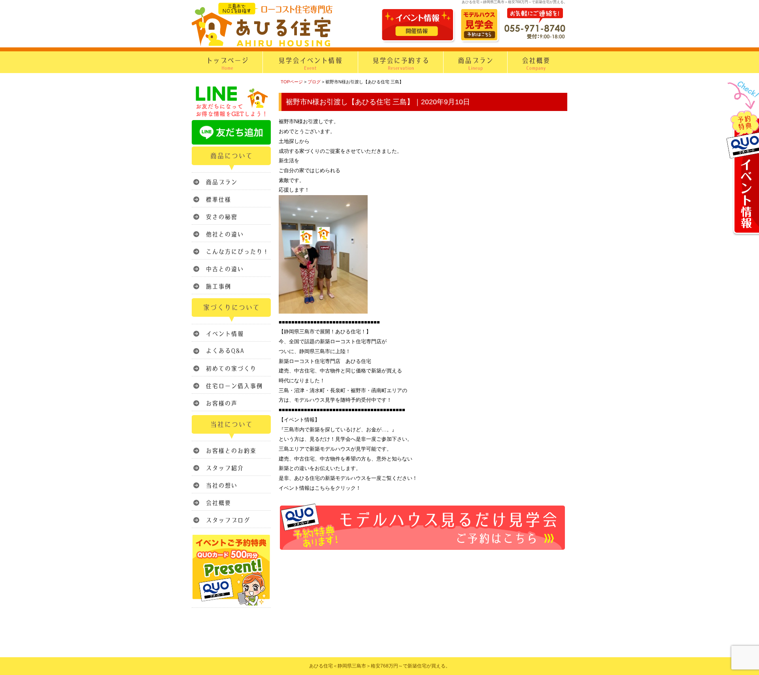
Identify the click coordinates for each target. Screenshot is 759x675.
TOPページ (292, 81)
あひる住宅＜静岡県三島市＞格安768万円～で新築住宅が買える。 (379, 666)
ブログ (314, 81)
